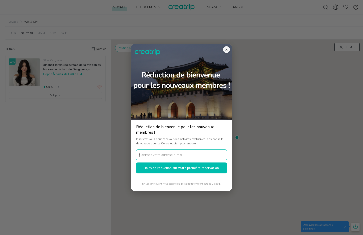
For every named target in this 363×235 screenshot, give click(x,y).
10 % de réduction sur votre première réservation (181, 168)
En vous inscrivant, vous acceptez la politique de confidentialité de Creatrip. (181, 183)
